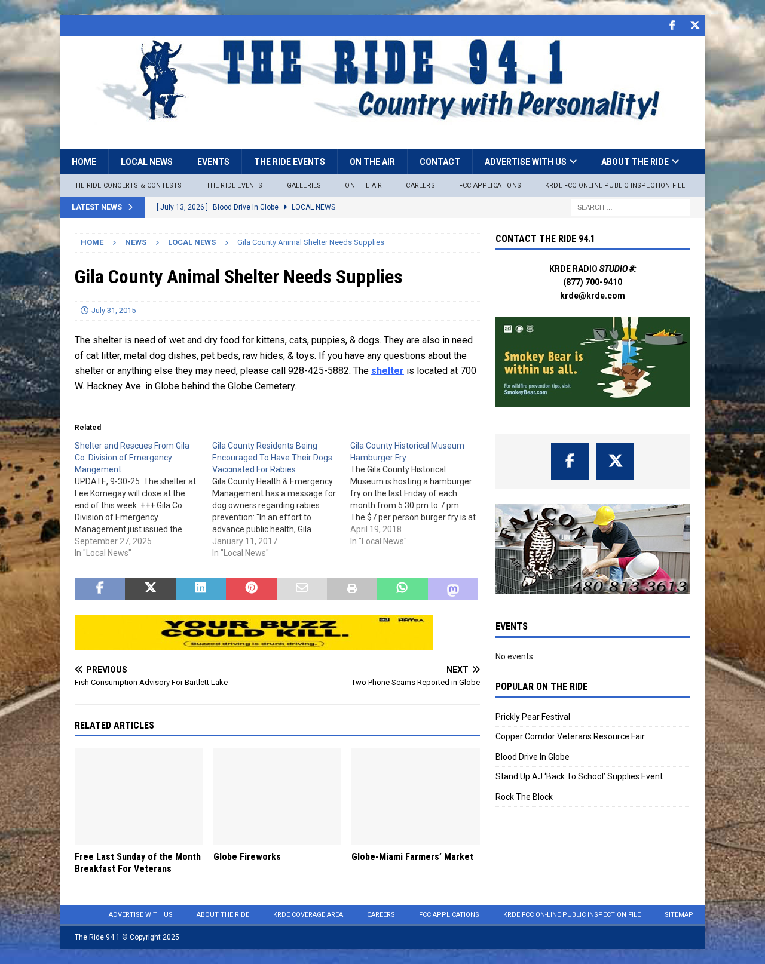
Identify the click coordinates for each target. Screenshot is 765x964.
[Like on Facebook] (672, 25)
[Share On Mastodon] (453, 589)
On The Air (363, 185)
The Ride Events (289, 162)
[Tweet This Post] (150, 589)
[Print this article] (352, 589)
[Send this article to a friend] (302, 589)
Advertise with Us (526, 162)
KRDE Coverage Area (308, 915)
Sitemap (679, 915)
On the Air (372, 162)
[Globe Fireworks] (277, 796)
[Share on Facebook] (100, 589)
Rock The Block (524, 797)
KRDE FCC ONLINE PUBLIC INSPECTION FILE (615, 185)
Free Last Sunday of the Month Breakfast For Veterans (138, 863)
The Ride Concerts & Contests (127, 185)
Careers (420, 185)
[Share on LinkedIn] (201, 589)
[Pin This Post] (251, 589)
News (135, 242)
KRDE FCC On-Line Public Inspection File (572, 915)
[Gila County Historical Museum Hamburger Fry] (419, 493)
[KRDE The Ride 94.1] (382, 119)
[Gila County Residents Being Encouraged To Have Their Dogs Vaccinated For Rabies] (281, 499)
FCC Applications (490, 185)
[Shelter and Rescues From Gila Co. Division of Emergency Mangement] (143, 499)
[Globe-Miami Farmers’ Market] (415, 796)
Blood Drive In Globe (532, 757)
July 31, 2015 (113, 310)
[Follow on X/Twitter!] (694, 25)
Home (84, 162)
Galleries (304, 185)
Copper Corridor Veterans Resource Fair (570, 736)
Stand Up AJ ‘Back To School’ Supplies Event (579, 776)
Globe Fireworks (247, 856)
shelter (387, 370)
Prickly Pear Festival (532, 717)
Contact (440, 162)
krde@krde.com (592, 295)
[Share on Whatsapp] (402, 589)
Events (213, 162)
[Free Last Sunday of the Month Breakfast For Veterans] (139, 796)
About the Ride (635, 162)
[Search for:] (630, 206)
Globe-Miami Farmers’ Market (412, 856)
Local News (147, 162)
